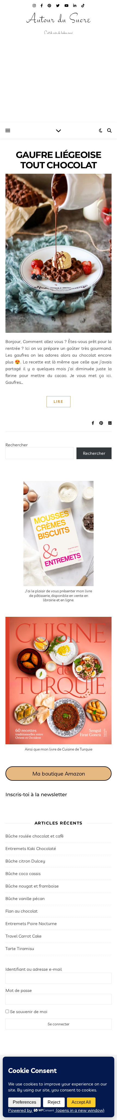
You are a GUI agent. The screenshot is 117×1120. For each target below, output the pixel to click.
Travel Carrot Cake (23, 936)
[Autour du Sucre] (58, 24)
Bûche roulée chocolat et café (34, 836)
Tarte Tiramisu (19, 948)
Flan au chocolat (21, 911)
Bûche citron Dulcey (25, 861)
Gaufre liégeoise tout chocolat (58, 159)
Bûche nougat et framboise (32, 886)
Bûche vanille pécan (25, 898)
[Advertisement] (58, 86)
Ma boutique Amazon (58, 773)
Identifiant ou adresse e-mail (33, 969)
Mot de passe (18, 990)
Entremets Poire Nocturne (31, 923)
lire (58, 401)
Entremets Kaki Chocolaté (30, 848)
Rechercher (16, 444)
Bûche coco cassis (23, 873)
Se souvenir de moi (28, 1011)
